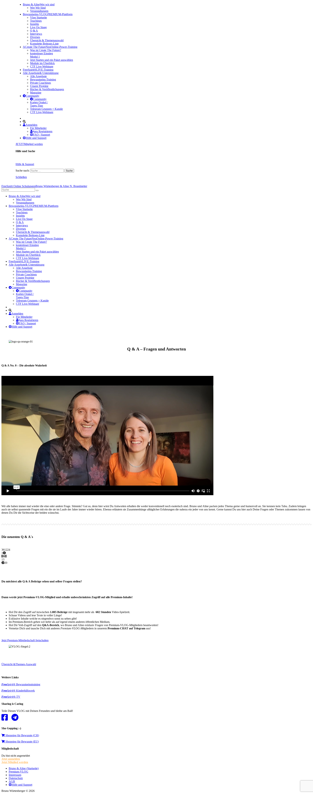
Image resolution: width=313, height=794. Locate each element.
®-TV (10, 696)
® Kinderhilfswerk (18, 690)
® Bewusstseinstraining (20, 684)
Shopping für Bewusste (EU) (22, 741)
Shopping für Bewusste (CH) (22, 735)
